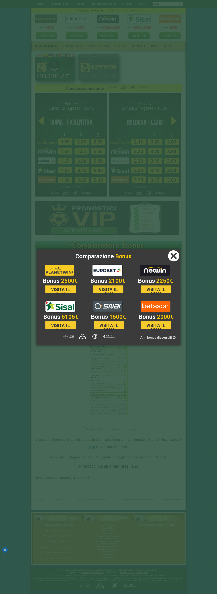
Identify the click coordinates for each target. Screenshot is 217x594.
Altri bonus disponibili (156, 337)
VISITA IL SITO (60, 289)
